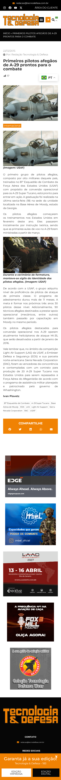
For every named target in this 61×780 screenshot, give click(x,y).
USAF (33, 410)
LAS (28, 407)
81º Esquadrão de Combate (17, 403)
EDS (22, 407)
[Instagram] (4, 7)
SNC (26, 410)
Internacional (12, 125)
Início (6, 33)
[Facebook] (10, 7)
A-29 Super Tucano (40, 403)
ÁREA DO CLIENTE (46, 7)
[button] (41, 19)
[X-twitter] (21, 7)
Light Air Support (40, 407)
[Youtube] (15, 7)
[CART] (48, 19)
